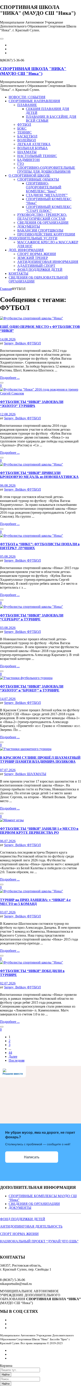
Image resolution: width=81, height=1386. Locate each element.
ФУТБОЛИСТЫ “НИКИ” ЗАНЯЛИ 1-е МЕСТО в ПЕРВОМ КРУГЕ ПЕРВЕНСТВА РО (39, 830)
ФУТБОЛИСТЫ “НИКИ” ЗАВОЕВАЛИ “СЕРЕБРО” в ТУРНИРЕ (31, 617)
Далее (13, 1056)
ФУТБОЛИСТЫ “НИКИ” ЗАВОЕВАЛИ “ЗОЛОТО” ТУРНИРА (31, 404)
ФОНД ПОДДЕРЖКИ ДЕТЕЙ (22, 1219)
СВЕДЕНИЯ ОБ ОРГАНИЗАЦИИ (34, 1204)
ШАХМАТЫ (36, 774)
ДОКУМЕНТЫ (20, 1208)
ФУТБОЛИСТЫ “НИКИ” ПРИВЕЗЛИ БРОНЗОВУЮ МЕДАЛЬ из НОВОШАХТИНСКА (39, 475)
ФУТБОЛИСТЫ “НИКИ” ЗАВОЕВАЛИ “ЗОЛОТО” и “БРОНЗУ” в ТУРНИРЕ (31, 688)
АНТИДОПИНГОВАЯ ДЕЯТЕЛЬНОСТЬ (31, 1226)
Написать (31, 1157)
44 (10, 1052)
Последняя (16, 1060)
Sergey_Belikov (15, 343)
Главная (6, 289)
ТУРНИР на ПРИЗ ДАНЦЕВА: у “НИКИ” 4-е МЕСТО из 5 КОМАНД (35, 902)
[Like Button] (1, 382)
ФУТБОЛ (34, 343)
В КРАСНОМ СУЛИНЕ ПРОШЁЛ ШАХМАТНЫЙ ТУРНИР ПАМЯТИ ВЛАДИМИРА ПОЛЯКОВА (40, 759)
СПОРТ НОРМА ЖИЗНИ (19, 1234)
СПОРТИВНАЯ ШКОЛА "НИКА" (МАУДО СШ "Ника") (33, 71)
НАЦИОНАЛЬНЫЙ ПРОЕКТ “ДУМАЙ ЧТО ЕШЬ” (39, 1241)
